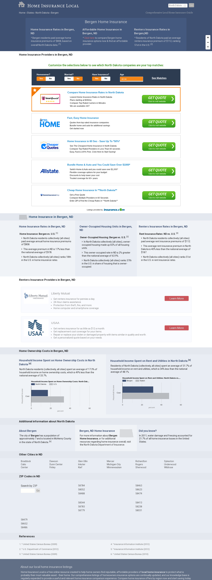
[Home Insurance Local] (22, 5)
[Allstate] (50, 171)
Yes (41, 78)
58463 (138, 485)
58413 (138, 502)
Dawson (54, 461)
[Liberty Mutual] (36, 303)
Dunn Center (56, 464)
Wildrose (168, 467)
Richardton (141, 461)
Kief (80, 467)
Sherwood (140, 467)
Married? (69, 74)
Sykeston (169, 461)
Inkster (81, 464)
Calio (23, 464)
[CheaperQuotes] (50, 146)
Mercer (110, 461)
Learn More (177, 298)
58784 (81, 485)
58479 (24, 519)
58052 (81, 489)
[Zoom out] (208, 42)
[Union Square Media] (50, 123)
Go (191, 5)
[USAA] (36, 335)
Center (24, 467)
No (50, 78)
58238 (138, 506)
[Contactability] (50, 99)
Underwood (170, 464)
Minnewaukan (114, 467)
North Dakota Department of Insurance (104, 444)
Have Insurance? (100, 74)
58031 (138, 510)
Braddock (26, 461)
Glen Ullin (83, 461)
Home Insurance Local (53, 5)
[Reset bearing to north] (208, 47)
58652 (24, 523)
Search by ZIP (29, 485)
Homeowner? (43, 74)
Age (122, 74)
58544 (81, 502)
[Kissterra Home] (50, 195)
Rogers (139, 464)
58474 (138, 493)
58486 (24, 527)
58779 (81, 510)
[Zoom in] (208, 37)
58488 (81, 493)
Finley (52, 467)
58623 (138, 489)
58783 (81, 506)
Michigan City (114, 464)
